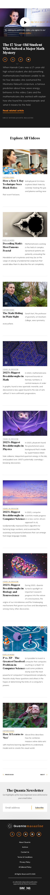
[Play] (25, 22)
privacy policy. (25, 33)
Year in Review (11, 369)
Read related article (13, 110)
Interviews (8, 177)
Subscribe (39, 807)
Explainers (9, 240)
